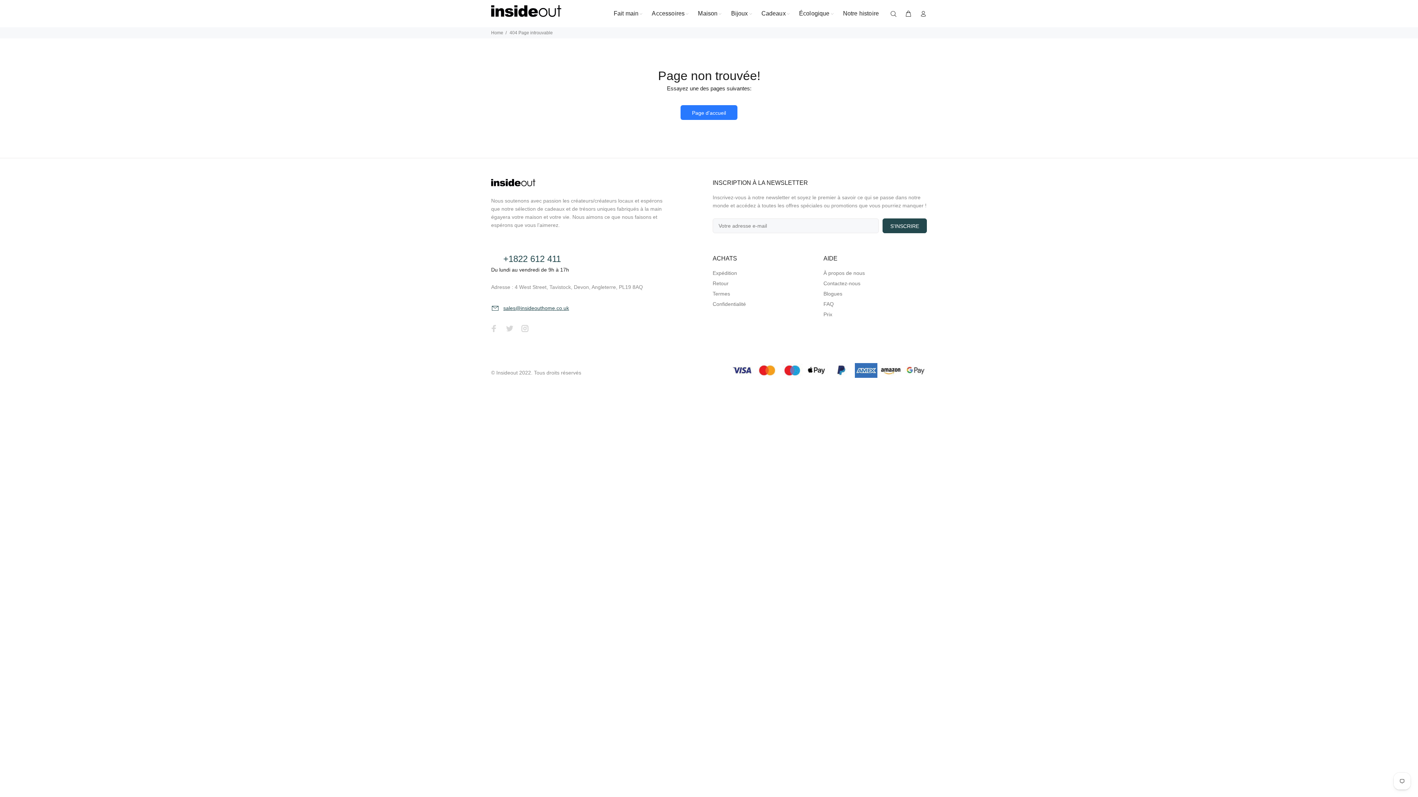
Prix (827, 314)
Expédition (725, 273)
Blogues (832, 294)
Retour (721, 283)
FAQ (828, 304)
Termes (721, 294)
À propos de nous (844, 273)
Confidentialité (729, 304)
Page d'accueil (709, 113)
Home (497, 32)
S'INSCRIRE (904, 226)
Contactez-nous (841, 283)
